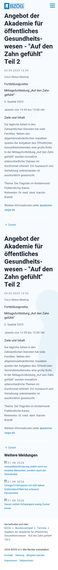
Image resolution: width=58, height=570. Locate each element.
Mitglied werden (35, 555)
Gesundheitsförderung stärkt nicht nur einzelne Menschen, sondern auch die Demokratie (25, 470)
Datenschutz (26, 560)
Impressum (10, 560)
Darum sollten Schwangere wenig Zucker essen (27, 506)
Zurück (12, 225)
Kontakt (8, 555)
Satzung (19, 555)
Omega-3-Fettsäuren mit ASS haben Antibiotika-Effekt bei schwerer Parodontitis (24, 489)
